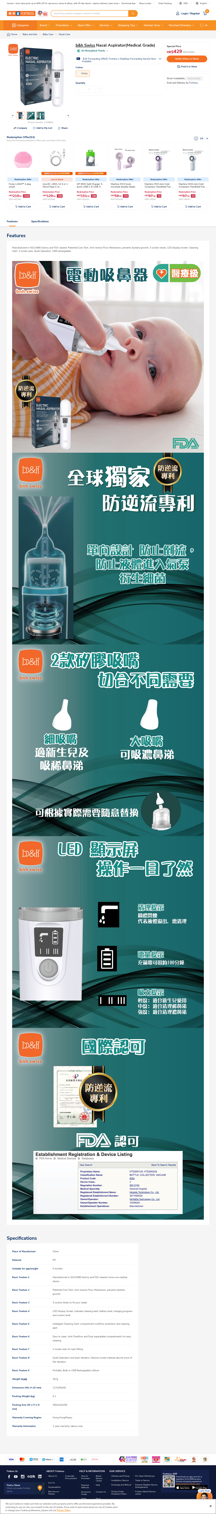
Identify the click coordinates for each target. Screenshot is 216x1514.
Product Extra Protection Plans (119, 1492)
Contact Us (101, 1492)
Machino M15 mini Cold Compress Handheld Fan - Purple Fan (158, 186)
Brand (43, 25)
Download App (129, 3)
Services (104, 25)
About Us (52, 1476)
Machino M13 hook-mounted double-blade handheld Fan (123, 186)
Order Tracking (165, 3)
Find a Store (13, 1485)
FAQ (98, 1485)
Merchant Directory (180, 25)
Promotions (62, 25)
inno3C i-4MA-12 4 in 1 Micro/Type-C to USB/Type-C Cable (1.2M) (56, 186)
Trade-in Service (142, 1480)
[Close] (210, 1506)
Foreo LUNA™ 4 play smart (20, 185)
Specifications (40, 221)
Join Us (51, 1482)
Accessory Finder (86, 1493)
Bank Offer (84, 25)
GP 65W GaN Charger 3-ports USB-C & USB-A (90, 185)
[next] (206, 25)
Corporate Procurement (71, 1477)
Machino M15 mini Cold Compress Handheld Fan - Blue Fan (193, 186)
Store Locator (145, 3)
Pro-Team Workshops (145, 1476)
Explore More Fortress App (188, 1483)
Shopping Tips (126, 25)
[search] (133, 13)
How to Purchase (85, 1477)
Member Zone (152, 25)
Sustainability (54, 1487)
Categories (23, 25)
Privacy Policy (64, 1510)
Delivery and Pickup (120, 1476)
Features (12, 221)
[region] (108, 1506)
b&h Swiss (85, 45)
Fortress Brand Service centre (145, 1492)
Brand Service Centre (99, 1478)
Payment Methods (85, 1486)
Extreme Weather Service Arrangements (146, 1486)
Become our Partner (53, 1492)
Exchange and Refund (121, 1484)
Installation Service (120, 1480)
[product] (23, 159)
